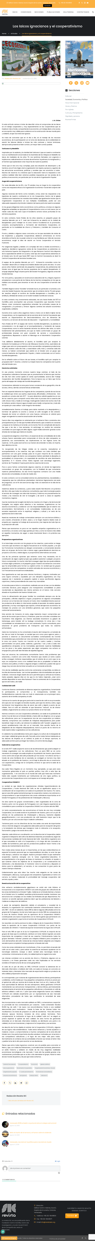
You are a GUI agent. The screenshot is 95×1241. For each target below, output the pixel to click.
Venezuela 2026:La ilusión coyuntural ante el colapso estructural (33, 1123)
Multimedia (68, 12)
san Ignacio (23, 1075)
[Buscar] (93, 12)
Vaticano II (44, 1075)
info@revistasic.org (48, 1222)
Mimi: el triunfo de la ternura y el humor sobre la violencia (30, 1133)
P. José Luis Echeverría (26, 1072)
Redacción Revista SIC (13, 78)
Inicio (14, 12)
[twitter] (76, 83)
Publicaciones (53, 12)
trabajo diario (34, 1075)
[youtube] (87, 83)
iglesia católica (45, 1064)
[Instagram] (84, 3)
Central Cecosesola (9, 1064)
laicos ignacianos (8, 1068)
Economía (34, 1064)
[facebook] (71, 83)
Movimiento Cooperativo (24, 1068)
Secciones (39, 12)
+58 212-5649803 (66, 3)
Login (58, 1161)
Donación (47, 5)
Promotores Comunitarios (44, 1072)
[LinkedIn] (15, 1083)
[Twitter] (82, 3)
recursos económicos (10, 1075)
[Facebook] (79, 3)
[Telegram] (21, 1083)
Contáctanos (83, 12)
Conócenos (26, 12)
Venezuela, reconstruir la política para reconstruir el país (30, 1142)
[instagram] (82, 83)
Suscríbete (70, 1216)
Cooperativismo (23, 1064)
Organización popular (10, 1072)
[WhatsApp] (26, 1083)
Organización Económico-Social (45, 1068)
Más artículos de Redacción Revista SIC (21, 1101)
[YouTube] (87, 3)
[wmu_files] (59, 1173)
